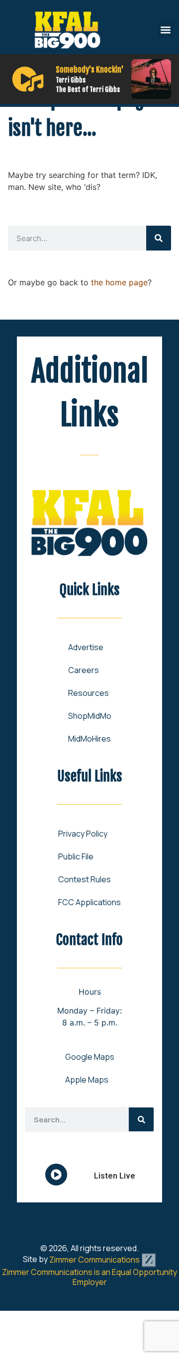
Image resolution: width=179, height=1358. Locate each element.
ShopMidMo (89, 715)
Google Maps (89, 1056)
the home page (119, 282)
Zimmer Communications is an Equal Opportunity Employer (89, 1277)
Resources (88, 692)
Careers (83, 670)
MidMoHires (89, 738)
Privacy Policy (82, 833)
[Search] (158, 238)
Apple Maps (86, 1079)
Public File (75, 856)
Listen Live (114, 1176)
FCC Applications (89, 902)
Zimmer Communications (95, 1259)
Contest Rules (84, 879)
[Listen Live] (28, 79)
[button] (166, 29)
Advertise (85, 647)
